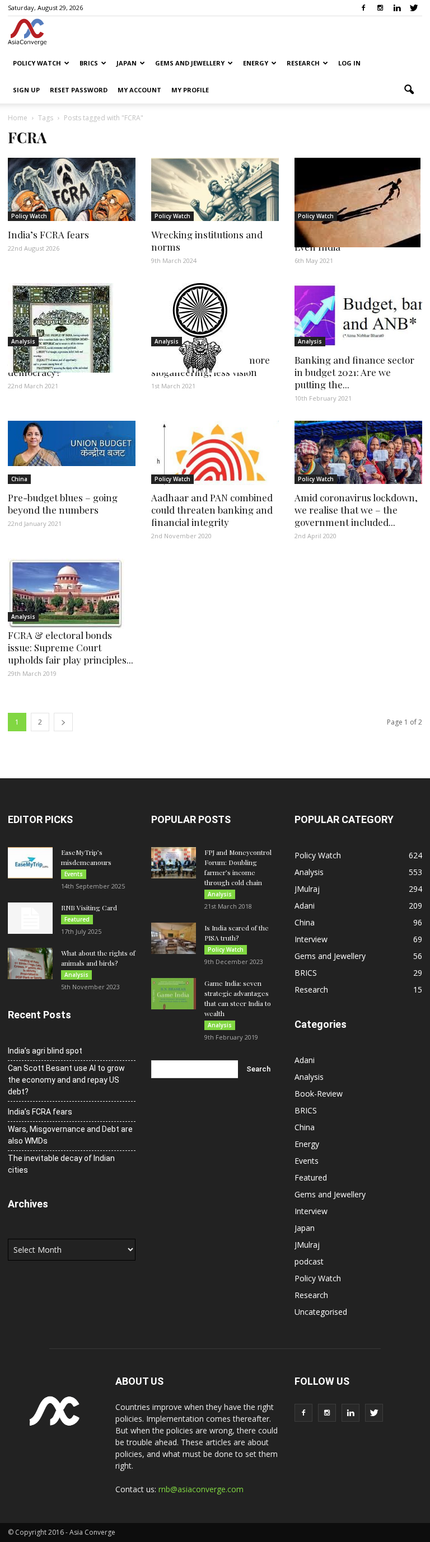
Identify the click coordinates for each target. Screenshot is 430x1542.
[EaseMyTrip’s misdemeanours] (30, 862)
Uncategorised (321, 1311)
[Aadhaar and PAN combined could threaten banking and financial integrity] (215, 453)
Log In (349, 63)
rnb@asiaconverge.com (201, 1489)
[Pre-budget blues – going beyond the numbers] (71, 443)
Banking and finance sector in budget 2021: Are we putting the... (354, 372)
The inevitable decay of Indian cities (61, 1164)
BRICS (89, 63)
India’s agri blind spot (45, 1050)
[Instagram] (380, 8)
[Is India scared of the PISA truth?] (173, 938)
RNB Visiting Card (89, 907)
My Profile (190, 90)
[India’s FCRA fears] (71, 189)
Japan (126, 63)
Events (73, 874)
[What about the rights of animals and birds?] (30, 963)
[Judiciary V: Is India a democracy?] (71, 328)
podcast (309, 1261)
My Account (139, 90)
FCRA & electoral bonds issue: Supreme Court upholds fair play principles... (70, 647)
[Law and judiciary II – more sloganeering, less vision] (215, 328)
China (19, 479)
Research (303, 63)
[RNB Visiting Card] (30, 918)
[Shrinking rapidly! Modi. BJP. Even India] (358, 202)
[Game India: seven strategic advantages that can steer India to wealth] (173, 993)
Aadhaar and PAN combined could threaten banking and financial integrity (212, 509)
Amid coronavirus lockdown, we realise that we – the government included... (356, 509)
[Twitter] (413, 8)
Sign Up (26, 90)
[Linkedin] (397, 8)
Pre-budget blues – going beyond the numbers (63, 503)
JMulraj (307, 888)
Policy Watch (37, 63)
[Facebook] (363, 8)
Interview (311, 939)
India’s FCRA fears (48, 234)
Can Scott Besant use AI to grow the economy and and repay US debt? (66, 1080)
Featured (77, 919)
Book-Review (319, 1093)
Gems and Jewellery (190, 63)
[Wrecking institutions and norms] (215, 189)
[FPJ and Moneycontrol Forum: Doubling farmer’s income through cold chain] (173, 862)
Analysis (23, 341)
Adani (305, 905)
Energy (255, 63)
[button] (408, 90)
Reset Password (79, 90)
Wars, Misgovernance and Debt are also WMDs (70, 1135)
